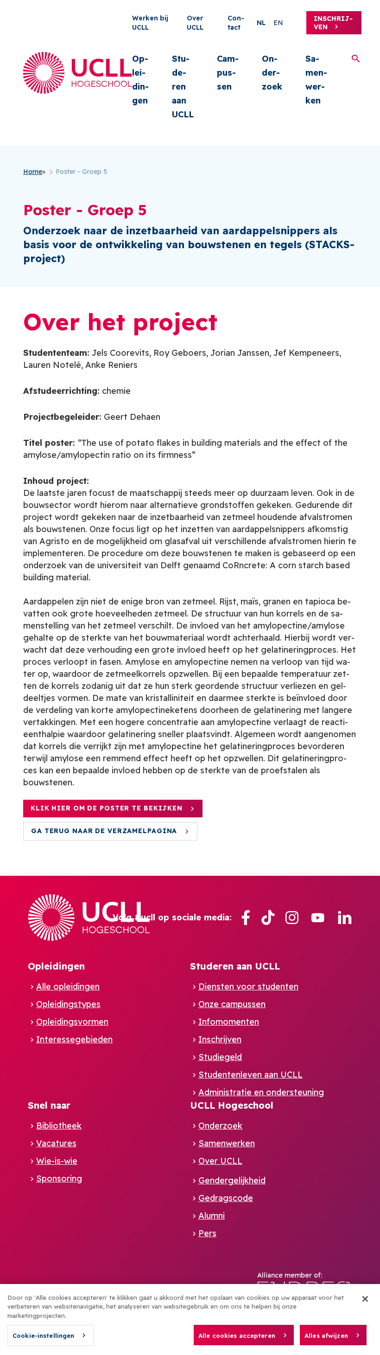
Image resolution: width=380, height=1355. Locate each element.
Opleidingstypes (68, 1004)
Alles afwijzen (326, 1335)
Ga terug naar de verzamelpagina (104, 831)
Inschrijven (333, 22)
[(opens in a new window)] (245, 917)
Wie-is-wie (56, 1161)
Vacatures (56, 1143)
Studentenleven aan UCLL (250, 1074)
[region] (190, 1319)
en (278, 23)
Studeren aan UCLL (183, 86)
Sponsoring (59, 1178)
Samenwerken (316, 79)
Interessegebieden (74, 1039)
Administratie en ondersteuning (261, 1092)
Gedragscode (225, 1198)
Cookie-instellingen (43, 1335)
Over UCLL (220, 1161)
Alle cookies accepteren (236, 1335)
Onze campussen (232, 1004)
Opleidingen (140, 79)
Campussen (228, 72)
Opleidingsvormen (72, 1021)
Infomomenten (228, 1021)
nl (261, 23)
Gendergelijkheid (232, 1180)
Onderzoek (272, 72)
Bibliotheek (59, 1125)
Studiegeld (220, 1057)
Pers (207, 1233)
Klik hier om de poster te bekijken (107, 808)
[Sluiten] (365, 1299)
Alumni (211, 1215)
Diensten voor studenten (248, 986)
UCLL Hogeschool (231, 1105)
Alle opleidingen (68, 986)
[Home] (77, 73)
